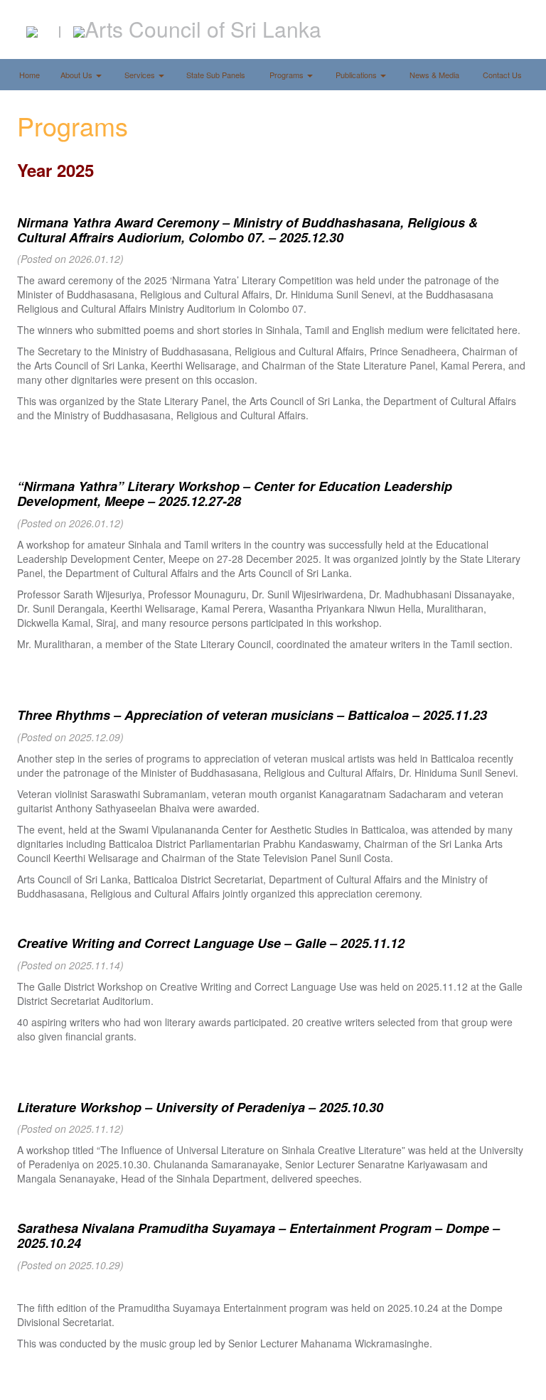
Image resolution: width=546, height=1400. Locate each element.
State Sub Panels (215, 74)
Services (140, 74)
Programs (287, 74)
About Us (77, 74)
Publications (357, 74)
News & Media (434, 74)
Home (29, 74)
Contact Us (502, 74)
